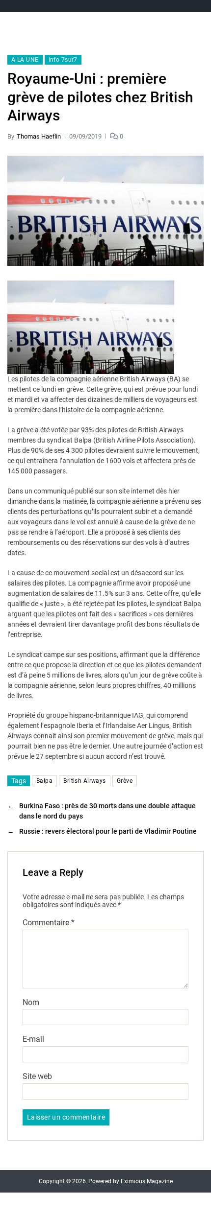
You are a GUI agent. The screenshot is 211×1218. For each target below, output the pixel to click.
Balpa (44, 780)
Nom (31, 1002)
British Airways (84, 780)
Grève (124, 780)
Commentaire (49, 922)
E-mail (33, 1039)
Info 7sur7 (63, 59)
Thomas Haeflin (39, 136)
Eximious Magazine (147, 1181)
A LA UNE (25, 59)
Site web (37, 1076)
